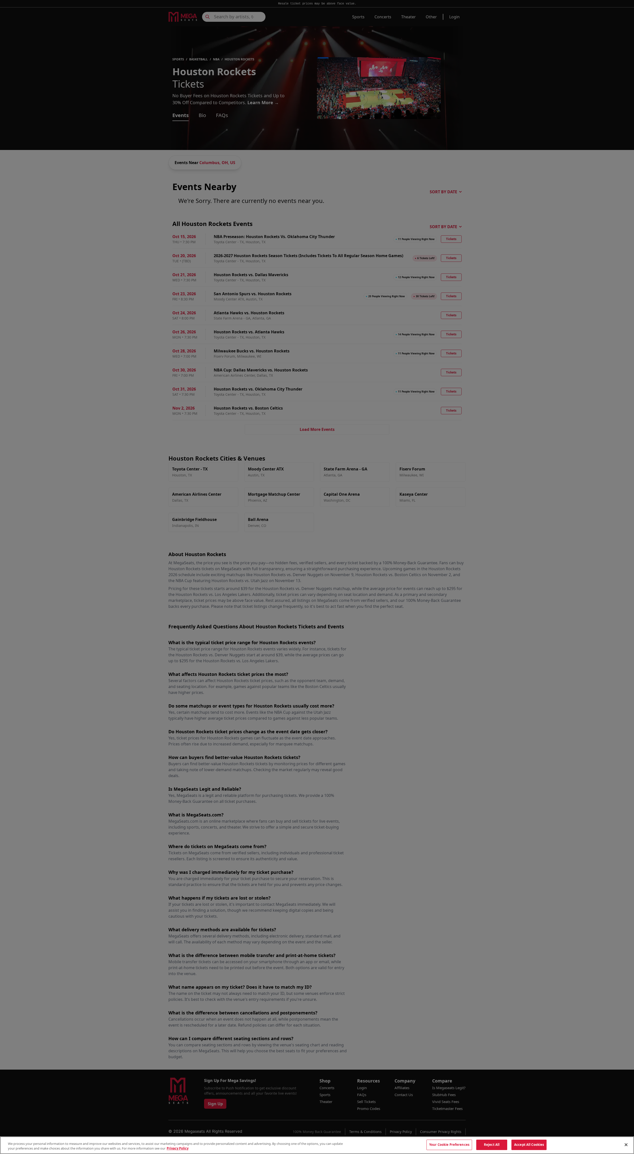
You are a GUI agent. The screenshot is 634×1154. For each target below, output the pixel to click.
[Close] (626, 1144)
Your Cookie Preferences (449, 1144)
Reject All (492, 1144)
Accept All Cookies (529, 1144)
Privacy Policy (177, 1148)
